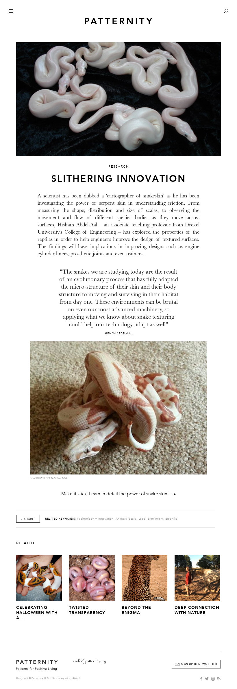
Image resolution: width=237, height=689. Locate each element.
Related (25, 543)
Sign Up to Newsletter (199, 664)
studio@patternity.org (89, 661)
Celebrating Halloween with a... (37, 612)
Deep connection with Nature (197, 610)
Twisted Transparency (87, 610)
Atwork (77, 678)
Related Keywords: (60, 519)
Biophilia (171, 519)
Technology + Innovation (95, 519)
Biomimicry (155, 519)
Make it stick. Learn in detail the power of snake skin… (117, 494)
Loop (142, 519)
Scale (132, 519)
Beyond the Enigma (136, 610)
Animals (121, 519)
